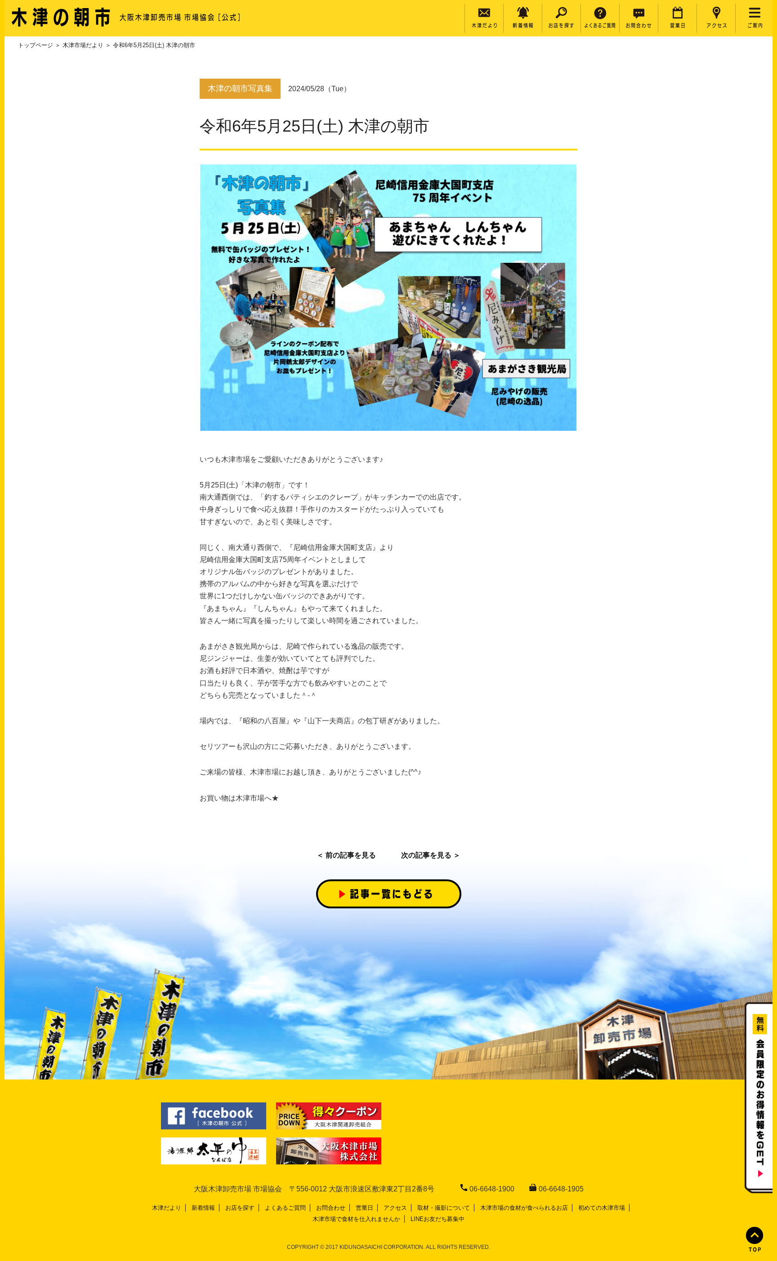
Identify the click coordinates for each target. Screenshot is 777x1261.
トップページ (35, 45)
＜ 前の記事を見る (346, 855)
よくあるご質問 (285, 1207)
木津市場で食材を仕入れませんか (356, 1219)
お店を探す (240, 1207)
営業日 (364, 1207)
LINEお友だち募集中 (437, 1219)
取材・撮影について (443, 1207)
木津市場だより (83, 45)
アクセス (395, 1207)
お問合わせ (330, 1207)
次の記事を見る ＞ (430, 855)
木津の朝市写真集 (240, 88)
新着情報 (203, 1207)
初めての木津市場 (601, 1207)
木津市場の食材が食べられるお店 (524, 1207)
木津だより (166, 1207)
